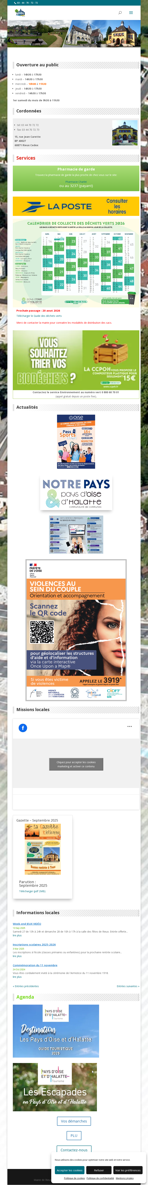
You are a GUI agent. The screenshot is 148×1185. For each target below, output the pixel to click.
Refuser (99, 1170)
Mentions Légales (125, 1178)
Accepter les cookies (69, 1170)
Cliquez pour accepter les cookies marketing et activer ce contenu (76, 764)
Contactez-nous (74, 1150)
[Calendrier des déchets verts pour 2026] (76, 306)
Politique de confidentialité (100, 1178)
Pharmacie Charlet (76, 181)
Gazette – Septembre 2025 (37, 820)
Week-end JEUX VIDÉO (27, 924)
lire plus (17, 935)
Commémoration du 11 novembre (35, 965)
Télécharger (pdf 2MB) (32, 891)
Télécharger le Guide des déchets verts (39, 316)
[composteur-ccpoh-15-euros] (76, 389)
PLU (74, 1135)
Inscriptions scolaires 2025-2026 (34, 944)
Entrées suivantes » (128, 986)
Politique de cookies (74, 1178)
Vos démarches (74, 1121)
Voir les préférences (128, 1170)
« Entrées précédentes (26, 986)
